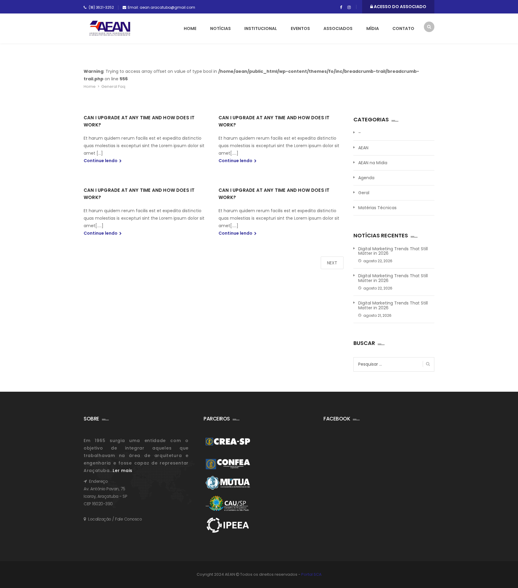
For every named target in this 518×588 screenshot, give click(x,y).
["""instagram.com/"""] (349, 7)
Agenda (366, 178)
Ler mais (122, 471)
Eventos (300, 28)
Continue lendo (101, 161)
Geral (363, 193)
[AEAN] (110, 28)
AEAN (363, 148)
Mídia (372, 28)
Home (190, 28)
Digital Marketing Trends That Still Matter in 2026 (393, 251)
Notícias (220, 28)
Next (332, 263)
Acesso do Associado (399, 7)
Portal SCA (311, 574)
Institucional (260, 28)
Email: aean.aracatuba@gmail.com (161, 7)
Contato (403, 28)
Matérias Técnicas (377, 208)
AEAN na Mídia (372, 163)
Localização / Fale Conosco (115, 519)
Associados (338, 28)
